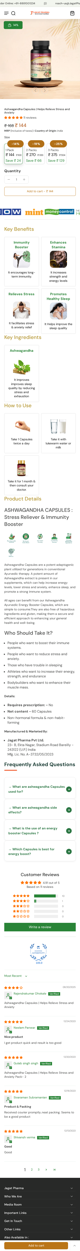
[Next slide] (44, 90)
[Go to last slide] (35, 90)
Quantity (12, 171)
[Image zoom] (40, 59)
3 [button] (38, 1169)
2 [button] (32, 1169)
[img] (13, 988)
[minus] (8, 179)
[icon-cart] (71, 13)
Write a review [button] (40, 927)
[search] (13, 13)
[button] (13, 117)
